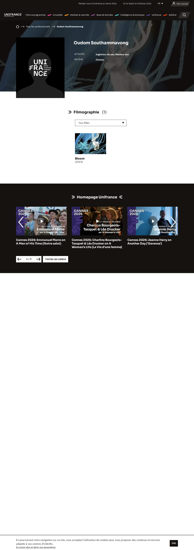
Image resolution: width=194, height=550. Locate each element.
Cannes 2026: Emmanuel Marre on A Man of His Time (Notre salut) (40, 241)
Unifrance (156, 15)
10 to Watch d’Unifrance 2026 (137, 3)
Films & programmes (36, 15)
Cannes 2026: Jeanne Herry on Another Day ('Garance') (149, 241)
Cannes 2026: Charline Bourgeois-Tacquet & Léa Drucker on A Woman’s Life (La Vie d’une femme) (97, 243)
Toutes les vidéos (55, 259)
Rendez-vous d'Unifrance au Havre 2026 (98, 3)
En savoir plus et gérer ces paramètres (36, 547)
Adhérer (173, 15)
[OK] (174, 543)
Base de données (105, 15)
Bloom (80, 158)
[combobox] (100, 123)
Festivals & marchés (79, 15)
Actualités (58, 15)
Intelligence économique (132, 15)
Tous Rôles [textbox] (84, 122)
